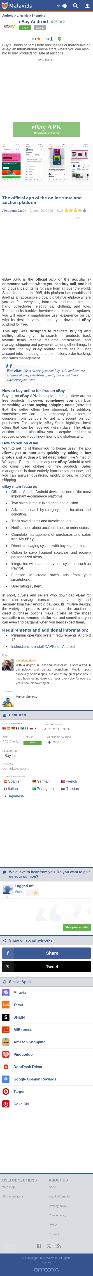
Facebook (36, 1246)
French (71, 781)
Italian (13, 789)
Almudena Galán (26, 660)
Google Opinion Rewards (35, 1079)
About (52, 1187)
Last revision (53, 724)
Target (19, 1092)
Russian (72, 789)
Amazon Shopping (30, 1042)
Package (8, 764)
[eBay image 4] (80, 167)
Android (8, 15)
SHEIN (19, 1017)
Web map (8, 1187)
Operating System (59, 737)
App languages (12, 723)
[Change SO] (62, 5)
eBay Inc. (9, 756)
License (28, 737)
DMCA (53, 1224)
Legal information (60, 1196)
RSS (56, 1246)
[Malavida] (17, 5)
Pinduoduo (23, 1054)
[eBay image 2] (34, 167)
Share (52, 953)
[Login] (87, 5)
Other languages (14, 776)
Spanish (14, 781)
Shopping (38, 15)
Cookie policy (57, 1215)
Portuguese (46, 789)
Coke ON (21, 1104)
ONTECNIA (46, 1269)
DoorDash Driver (28, 1067)
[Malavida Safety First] (59, 39)
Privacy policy (58, 1206)
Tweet (52, 966)
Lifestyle (22, 15)
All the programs (13, 1196)
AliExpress (23, 1030)
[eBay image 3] (57, 167)
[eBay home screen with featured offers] (11, 167)
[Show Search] (76, 5)
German (43, 781)
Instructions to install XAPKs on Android (43, 646)
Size (5, 737)
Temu (18, 1005)
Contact (54, 1234)
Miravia (20, 993)
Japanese (16, 796)
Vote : (19, 891)
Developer (9, 751)
